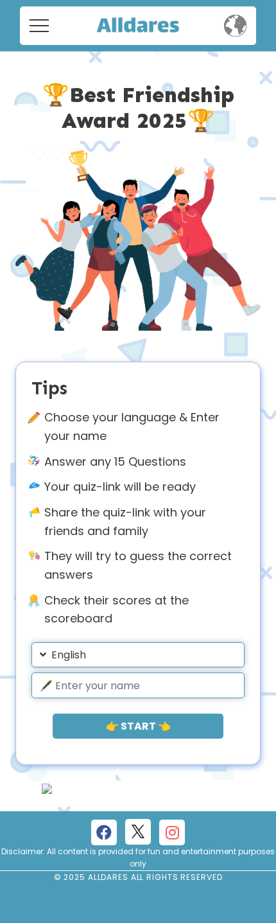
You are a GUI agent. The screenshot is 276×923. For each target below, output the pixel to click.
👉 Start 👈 (138, 726)
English (68, 654)
